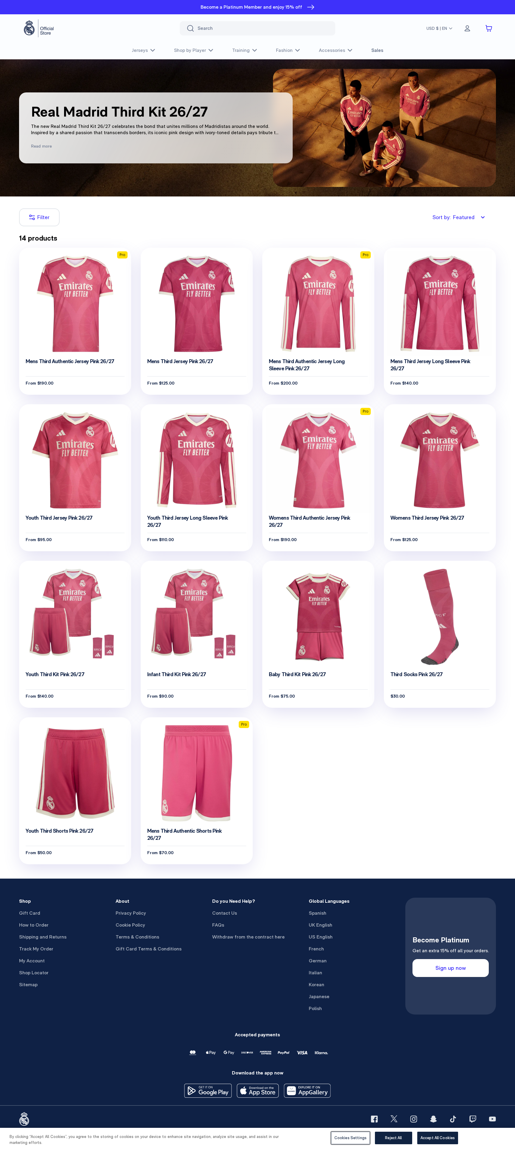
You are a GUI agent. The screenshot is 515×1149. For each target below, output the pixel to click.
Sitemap (28, 984)
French (316, 949)
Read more (41, 146)
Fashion (284, 50)
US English (321, 937)
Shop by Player (190, 50)
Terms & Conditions (137, 937)
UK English (320, 925)
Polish (315, 1008)
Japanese (319, 996)
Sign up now (450, 968)
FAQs (218, 925)
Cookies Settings (350, 1138)
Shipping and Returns (42, 937)
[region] (257, 1138)
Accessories (332, 50)
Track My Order (36, 949)
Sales (377, 50)
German (318, 961)
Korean (316, 984)
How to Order (34, 925)
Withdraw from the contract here (248, 937)
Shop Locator (34, 972)
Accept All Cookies (438, 1138)
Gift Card (29, 913)
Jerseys (140, 50)
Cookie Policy (130, 925)
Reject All (393, 1138)
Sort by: (453, 217)
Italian (315, 972)
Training (241, 50)
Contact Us (224, 913)
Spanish (317, 913)
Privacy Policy (131, 913)
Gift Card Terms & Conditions (149, 949)
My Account (32, 961)
